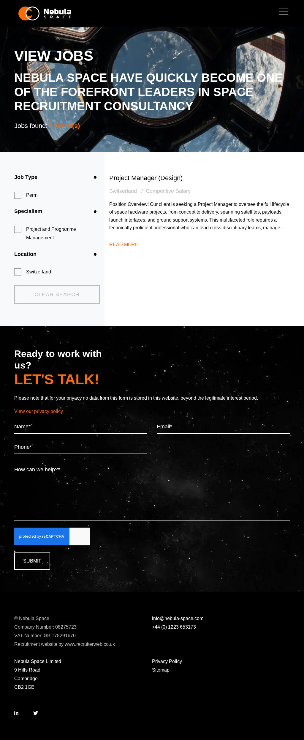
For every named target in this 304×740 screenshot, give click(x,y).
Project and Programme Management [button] (51, 233)
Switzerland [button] (38, 271)
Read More (123, 244)
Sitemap (161, 669)
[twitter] (35, 713)
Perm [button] (31, 195)
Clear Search (57, 294)
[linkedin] (16, 713)
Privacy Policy (167, 661)
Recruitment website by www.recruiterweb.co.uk (64, 644)
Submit (32, 560)
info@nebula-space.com (177, 618)
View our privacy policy (38, 411)
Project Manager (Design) (146, 178)
